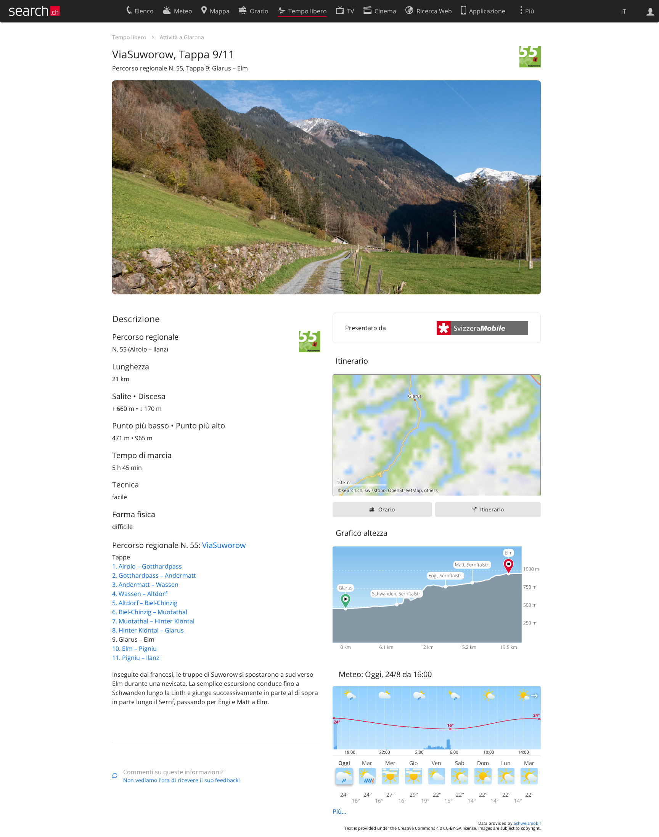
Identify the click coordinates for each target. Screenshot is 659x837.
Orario (386, 509)
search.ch (352, 490)
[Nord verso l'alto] (531, 487)
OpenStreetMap (405, 490)
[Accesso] (650, 11)
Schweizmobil (527, 823)
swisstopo (375, 490)
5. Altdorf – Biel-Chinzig (144, 603)
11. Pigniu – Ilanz (135, 657)
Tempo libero (129, 37)
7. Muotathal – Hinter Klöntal (153, 621)
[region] (436, 435)
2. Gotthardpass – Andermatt (154, 575)
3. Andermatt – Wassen (145, 584)
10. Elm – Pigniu (134, 648)
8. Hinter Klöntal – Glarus (148, 630)
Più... (339, 811)
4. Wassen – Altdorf (139, 593)
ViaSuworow (224, 545)
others (431, 490)
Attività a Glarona (182, 37)
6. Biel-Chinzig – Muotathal (149, 612)
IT (623, 11)
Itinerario (492, 509)
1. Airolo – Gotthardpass (147, 566)
